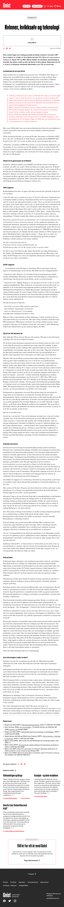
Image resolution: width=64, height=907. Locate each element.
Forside (5, 882)
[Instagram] (15, 901)
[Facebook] (4, 901)
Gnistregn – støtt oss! (9, 885)
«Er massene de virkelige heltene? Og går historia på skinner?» (39, 745)
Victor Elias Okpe (41, 796)
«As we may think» (25, 727)
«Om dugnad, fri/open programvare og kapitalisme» (37, 732)
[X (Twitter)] (9, 901)
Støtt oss (26, 6)
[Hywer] (6, 5)
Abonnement (37, 6)
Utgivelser (22, 882)
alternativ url (13, 729)
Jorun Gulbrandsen (11, 798)
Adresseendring (33, 882)
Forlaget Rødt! (23, 885)
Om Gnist (13, 882)
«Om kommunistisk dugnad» (30, 725)
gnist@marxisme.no (53, 898)
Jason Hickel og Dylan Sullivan (14, 831)
